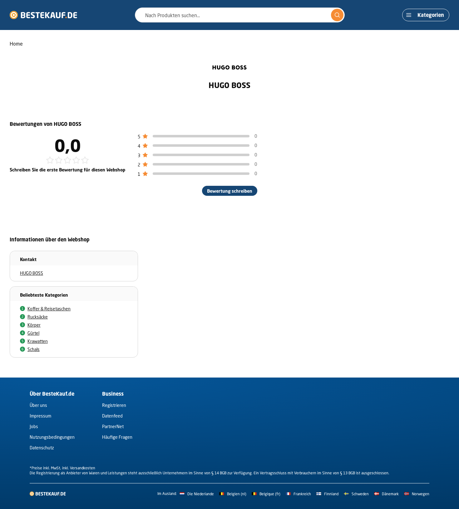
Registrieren (114, 405)
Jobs (34, 426)
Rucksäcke (37, 316)
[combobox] (240, 14)
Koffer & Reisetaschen (49, 308)
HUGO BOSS (31, 273)
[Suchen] (337, 15)
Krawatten (37, 341)
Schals (33, 349)
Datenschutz (42, 447)
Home (16, 44)
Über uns (38, 405)
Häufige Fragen (117, 437)
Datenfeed (112, 415)
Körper (34, 325)
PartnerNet (113, 426)
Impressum (40, 415)
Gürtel (33, 333)
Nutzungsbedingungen (52, 437)
